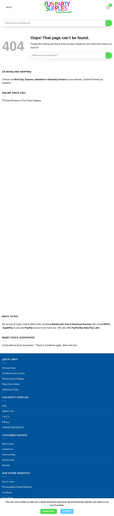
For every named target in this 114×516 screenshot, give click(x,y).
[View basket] (108, 7)
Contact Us (7, 449)
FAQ (4, 406)
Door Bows (7, 498)
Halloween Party (10, 389)
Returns (6, 465)
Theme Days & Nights (13, 379)
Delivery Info (8, 460)
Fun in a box (8, 482)
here (75, 345)
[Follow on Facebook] (48, 17)
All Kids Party (8, 368)
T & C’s (5, 417)
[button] (7, 7)
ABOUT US (8, 411)
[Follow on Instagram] (53, 17)
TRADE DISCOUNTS (13, 427)
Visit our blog (8, 454)
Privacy (5, 422)
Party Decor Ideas (11, 384)
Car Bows (7, 492)
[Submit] (109, 23)
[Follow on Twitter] (58, 17)
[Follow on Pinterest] (63, 17)
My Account (7, 444)
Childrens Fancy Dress (13, 373)
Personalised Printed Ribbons (17, 487)
